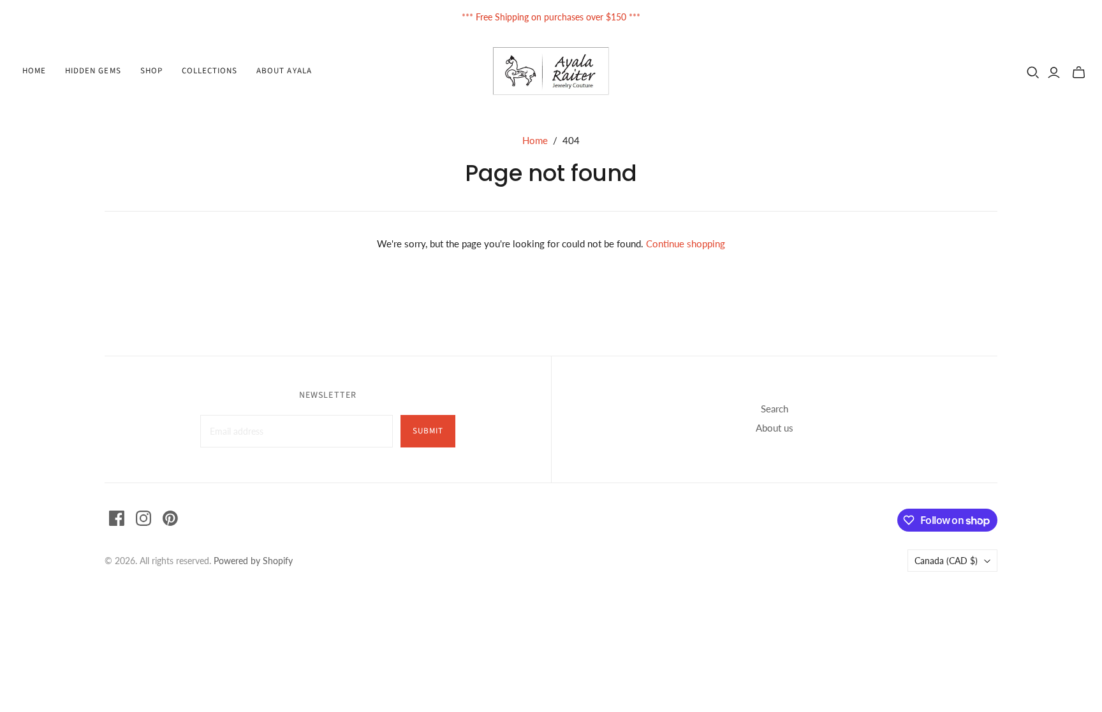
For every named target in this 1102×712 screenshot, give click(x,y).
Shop (151, 70)
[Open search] (1033, 72)
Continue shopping (685, 243)
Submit (428, 431)
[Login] (1054, 73)
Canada (946, 560)
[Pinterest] (170, 518)
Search (774, 408)
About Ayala (283, 70)
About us (774, 427)
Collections (209, 70)
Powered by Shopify (253, 560)
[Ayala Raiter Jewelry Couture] (551, 71)
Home (34, 70)
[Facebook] (116, 518)
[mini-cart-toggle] (1078, 73)
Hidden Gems (93, 70)
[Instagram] (143, 518)
